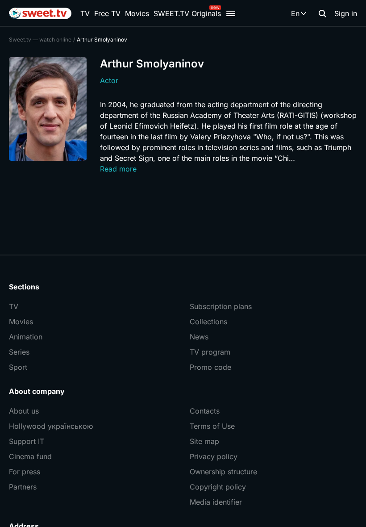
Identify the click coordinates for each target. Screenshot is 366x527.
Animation (25, 336)
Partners (23, 486)
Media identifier (216, 502)
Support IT (26, 441)
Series (19, 351)
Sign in (345, 13)
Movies (137, 13)
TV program (210, 351)
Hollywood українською (51, 426)
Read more (118, 168)
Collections (208, 321)
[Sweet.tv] (40, 13)
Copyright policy (218, 486)
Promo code (210, 367)
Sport (18, 367)
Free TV (107, 13)
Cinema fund (30, 456)
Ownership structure (223, 471)
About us (24, 410)
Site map (204, 441)
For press (24, 471)
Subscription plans (221, 306)
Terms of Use (212, 426)
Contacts (205, 410)
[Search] (322, 13)
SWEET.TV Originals (187, 13)
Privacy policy (213, 456)
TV (85, 13)
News (199, 336)
